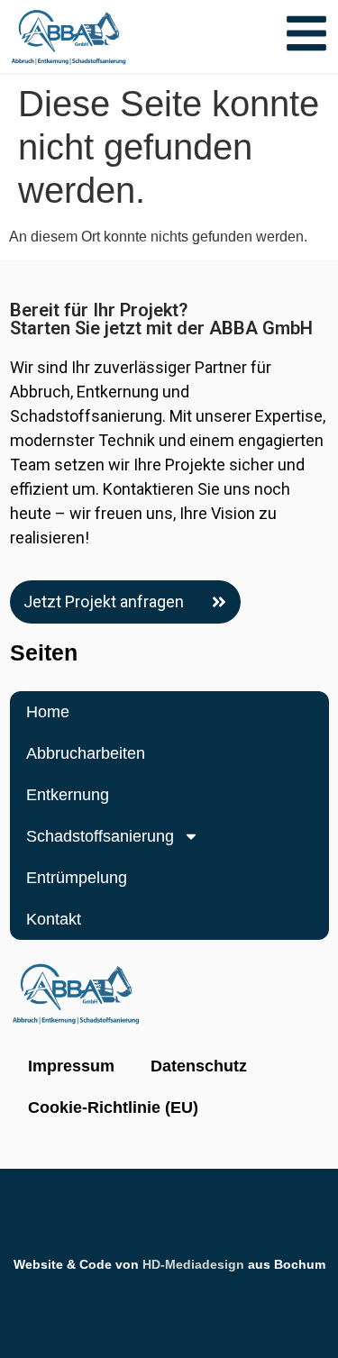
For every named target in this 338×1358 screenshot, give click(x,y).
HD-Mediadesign (193, 1264)
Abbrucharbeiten (85, 753)
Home (47, 712)
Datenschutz (199, 1066)
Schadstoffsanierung (100, 836)
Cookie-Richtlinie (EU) (113, 1107)
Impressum (71, 1066)
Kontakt (53, 919)
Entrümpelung (76, 878)
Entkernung (67, 795)
